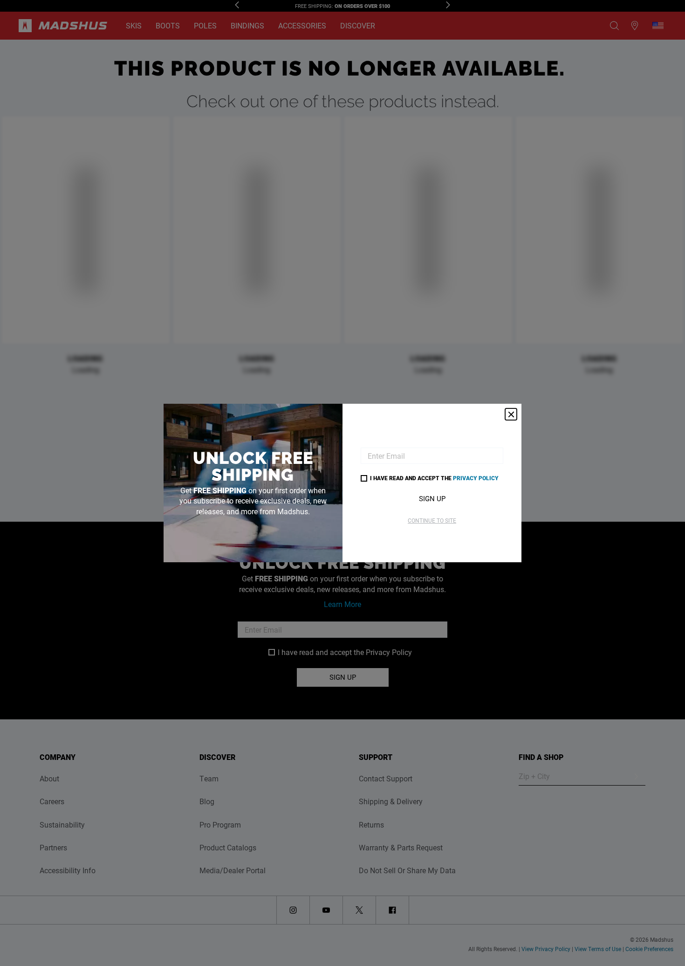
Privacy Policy (476, 478)
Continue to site (432, 520)
